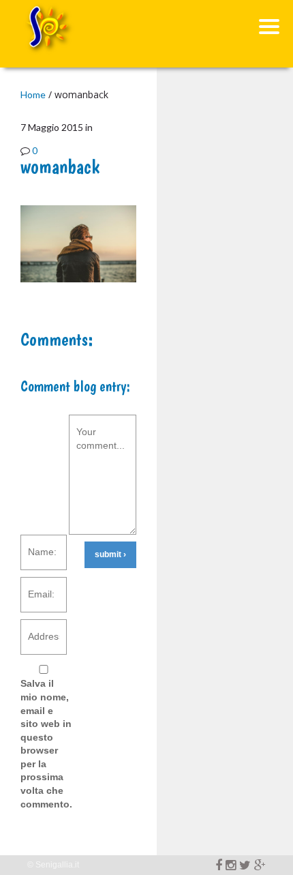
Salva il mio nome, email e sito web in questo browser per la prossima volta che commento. (46, 743)
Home (33, 94)
